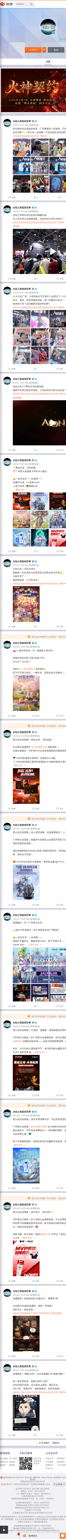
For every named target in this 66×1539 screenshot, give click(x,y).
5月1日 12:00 (18, 565)
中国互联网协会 (41, 1519)
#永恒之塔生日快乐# (35, 222)
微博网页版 (34, 125)
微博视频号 (34, 211)
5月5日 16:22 (18, 125)
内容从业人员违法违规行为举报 (49, 1516)
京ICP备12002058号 (41, 1488)
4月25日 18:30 (19, 1115)
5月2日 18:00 (18, 382)
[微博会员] (35, 121)
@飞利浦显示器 (39, 746)
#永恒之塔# (19, 222)
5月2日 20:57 (18, 292)
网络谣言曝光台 (40, 1521)
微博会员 (4, 1462)
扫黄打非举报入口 (25, 1521)
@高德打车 (29, 668)
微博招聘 (57, 1477)
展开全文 (22, 489)
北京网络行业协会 (56, 1519)
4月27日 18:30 (19, 828)
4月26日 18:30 (19, 1026)
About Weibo (47, 1477)
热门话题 (13, 1458)
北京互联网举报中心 (27, 1516)
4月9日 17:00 (18, 1370)
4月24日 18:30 (19, 1208)
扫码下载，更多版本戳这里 (38, 1461)
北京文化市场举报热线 (24, 1519)
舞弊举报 (37, 1477)
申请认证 (49, 1458)
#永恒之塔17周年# (37, 135)
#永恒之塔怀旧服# (52, 1313)
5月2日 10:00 (18, 464)
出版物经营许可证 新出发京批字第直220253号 (33, 1512)
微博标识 (49, 1465)
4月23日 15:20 (19, 1295)
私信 (56, 49)
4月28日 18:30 (19, 736)
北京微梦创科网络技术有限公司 (46, 1530)
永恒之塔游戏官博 (22, 121)
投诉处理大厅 (6, 1484)
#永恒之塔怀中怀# (34, 1313)
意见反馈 (28, 1477)
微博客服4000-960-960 (13, 1477)
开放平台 (49, 1468)
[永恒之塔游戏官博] (7, 126)
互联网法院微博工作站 (40, 1484)
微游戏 (3, 1465)
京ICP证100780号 (23, 1488)
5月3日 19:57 (18, 211)
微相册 (12, 1462)
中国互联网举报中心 (8, 1516)
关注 (33, 49)
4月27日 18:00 (19, 919)
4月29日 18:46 (19, 646)
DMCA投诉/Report (21, 1484)
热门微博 (4, 1458)
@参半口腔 (45, 1234)
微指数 (12, 1465)
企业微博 (49, 1462)
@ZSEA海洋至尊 (39, 1126)
